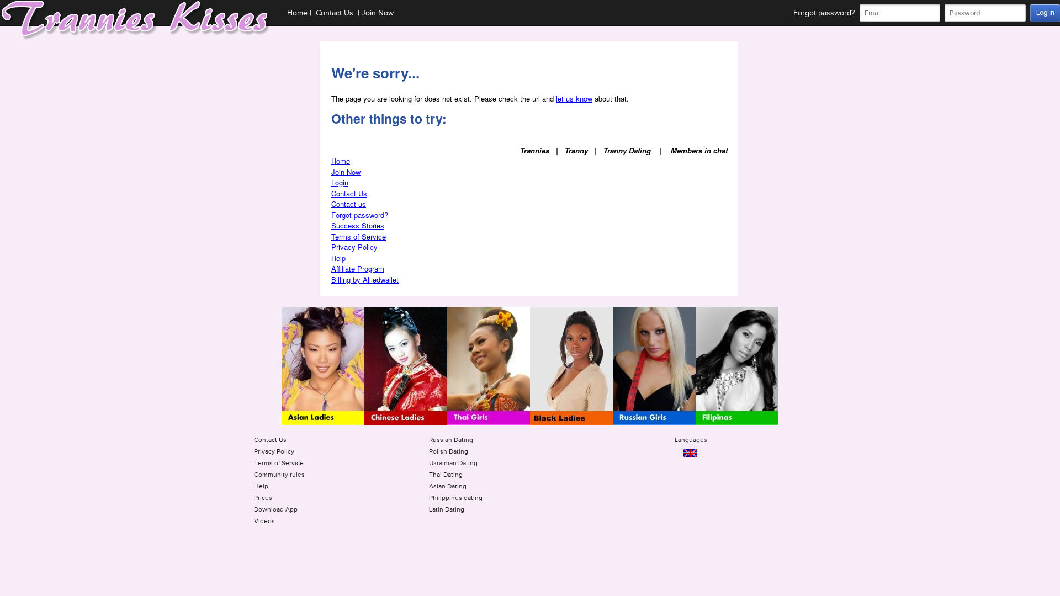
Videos (264, 521)
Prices (263, 498)
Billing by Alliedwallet (365, 279)
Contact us (348, 204)
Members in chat (699, 150)
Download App (276, 509)
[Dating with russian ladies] (654, 422)
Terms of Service (358, 236)
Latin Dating (446, 509)
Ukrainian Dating (453, 463)
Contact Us (334, 13)
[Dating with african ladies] (571, 422)
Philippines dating (456, 498)
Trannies (534, 150)
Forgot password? (824, 13)
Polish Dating (448, 451)
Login (339, 182)
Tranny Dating (627, 150)
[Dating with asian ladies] (323, 422)
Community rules (279, 474)
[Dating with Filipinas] (737, 422)
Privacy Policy (354, 247)
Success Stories (357, 225)
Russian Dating (451, 440)
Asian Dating (448, 486)
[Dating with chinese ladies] (405, 422)
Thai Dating (446, 474)
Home (297, 13)
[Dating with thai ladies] (488, 422)
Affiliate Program (357, 268)
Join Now (378, 13)
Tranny (576, 150)
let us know (574, 98)
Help (338, 258)
